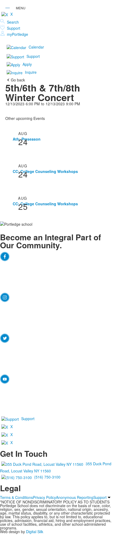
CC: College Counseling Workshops (45, 171)
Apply (27, 64)
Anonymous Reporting (74, 497)
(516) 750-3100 (47, 477)
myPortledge (17, 34)
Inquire (31, 72)
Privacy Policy (44, 497)
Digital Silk (34, 531)
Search (13, 22)
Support (13, 28)
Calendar (36, 47)
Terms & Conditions (16, 497)
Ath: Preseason (27, 139)
